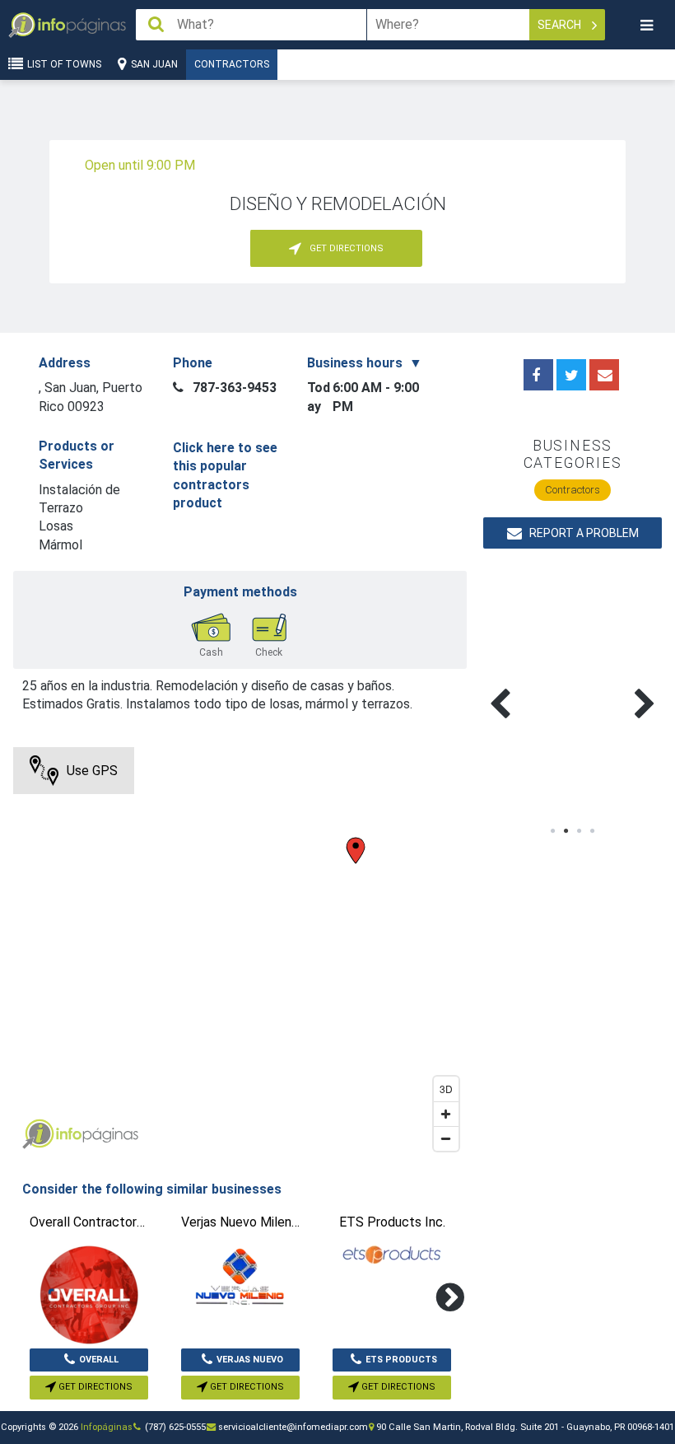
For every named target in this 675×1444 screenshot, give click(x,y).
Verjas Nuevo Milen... (249, 1363)
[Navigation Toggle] (646, 25)
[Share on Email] (604, 374)
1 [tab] (553, 831)
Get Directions (94, 1386)
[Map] (240, 953)
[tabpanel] (527, 684)
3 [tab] (579, 831)
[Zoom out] (446, 1138)
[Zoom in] (446, 1113)
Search (561, 24)
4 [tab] (593, 831)
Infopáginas (107, 1427)
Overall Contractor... (89, 1363)
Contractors (231, 64)
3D (446, 1089)
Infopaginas (37, 1134)
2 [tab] (566, 831)
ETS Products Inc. (401, 1363)
